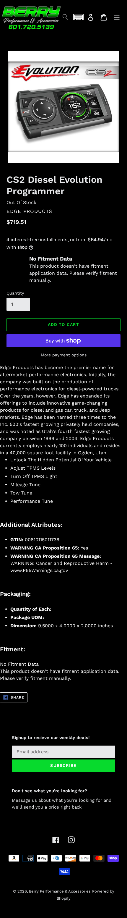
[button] (78, 17)
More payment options (64, 355)
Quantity (15, 293)
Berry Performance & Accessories (60, 891)
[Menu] (116, 17)
